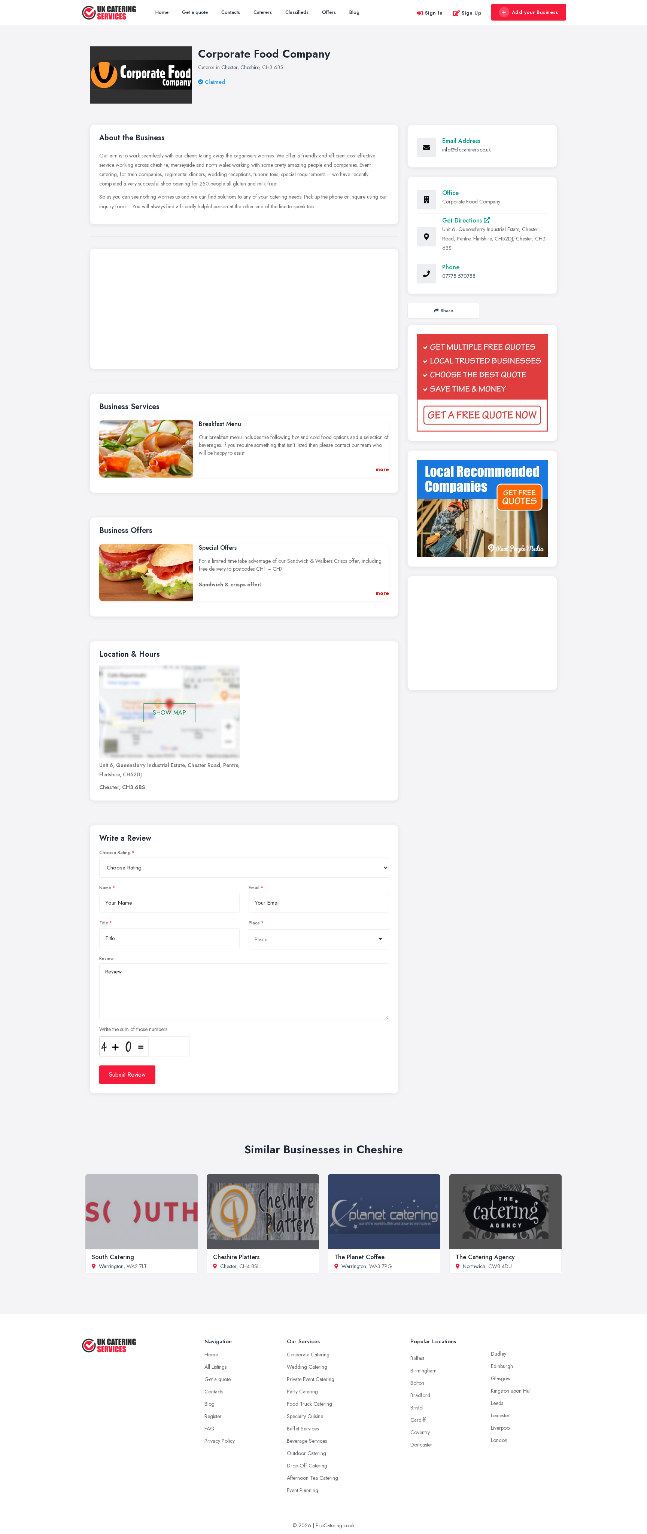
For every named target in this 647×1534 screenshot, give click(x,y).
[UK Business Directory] (482, 508)
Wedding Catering (307, 1367)
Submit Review (127, 1074)
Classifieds (297, 12)
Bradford (420, 1395)
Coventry (420, 1432)
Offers (329, 12)
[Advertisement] (244, 311)
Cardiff (418, 1420)
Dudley (498, 1353)
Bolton (417, 1383)
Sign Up (472, 12)
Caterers (262, 12)
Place (254, 923)
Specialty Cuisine (305, 1416)
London (499, 1440)
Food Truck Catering (309, 1404)
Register (213, 1416)
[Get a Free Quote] (482, 383)
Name (105, 887)
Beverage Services (307, 1441)
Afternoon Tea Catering (312, 1478)
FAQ (209, 1428)
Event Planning (302, 1490)
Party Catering (302, 1391)
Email (254, 887)
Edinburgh (502, 1366)
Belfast (417, 1358)
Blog (354, 12)
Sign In (434, 12)
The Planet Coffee (359, 1257)
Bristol (416, 1407)
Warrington (111, 1266)
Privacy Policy (219, 1441)
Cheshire (249, 67)
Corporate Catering (308, 1354)
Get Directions (463, 220)
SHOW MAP (169, 712)
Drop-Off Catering (307, 1465)
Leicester (500, 1415)
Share (447, 310)
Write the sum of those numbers (133, 1029)
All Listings (215, 1367)
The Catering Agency (485, 1257)
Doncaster (421, 1444)
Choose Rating (115, 852)
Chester (229, 67)
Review (106, 958)
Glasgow (501, 1378)
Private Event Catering (310, 1379)
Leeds (497, 1403)
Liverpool (501, 1428)
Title (103, 923)
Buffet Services (303, 1428)
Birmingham (423, 1370)
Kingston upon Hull (511, 1391)
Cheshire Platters (236, 1257)
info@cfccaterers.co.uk (466, 149)
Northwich (474, 1266)
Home (161, 12)
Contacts (230, 12)
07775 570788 (459, 276)
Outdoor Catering (306, 1453)
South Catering (113, 1257)
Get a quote (195, 12)
